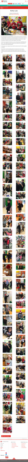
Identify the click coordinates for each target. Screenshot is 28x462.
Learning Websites (23, 447)
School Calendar (14, 443)
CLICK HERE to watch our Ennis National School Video (14, 5)
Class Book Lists (23, 443)
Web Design (18, 460)
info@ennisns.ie (3, 450)
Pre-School (13, 447)
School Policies (23, 446)
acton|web (26, 460)
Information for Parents (15, 446)
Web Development (22, 460)
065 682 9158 (2, 448)
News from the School (15, 14)
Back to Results (6, 436)
